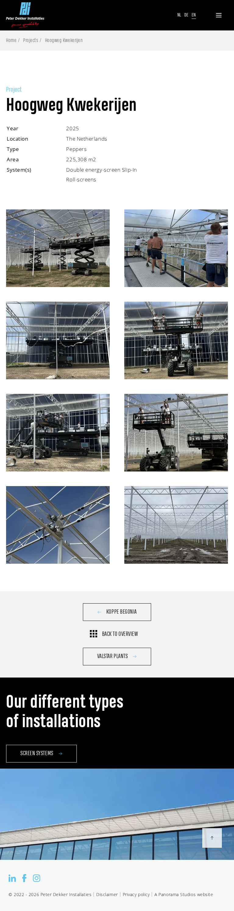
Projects (30, 40)
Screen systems (36, 753)
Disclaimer (107, 894)
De (186, 15)
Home (11, 40)
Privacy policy (136, 894)
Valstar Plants (112, 656)
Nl (179, 15)
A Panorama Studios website (183, 894)
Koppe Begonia (121, 612)
